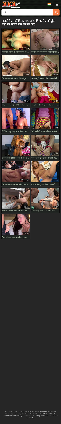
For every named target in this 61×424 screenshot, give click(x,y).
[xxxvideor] (10, 4)
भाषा (50, 4)
